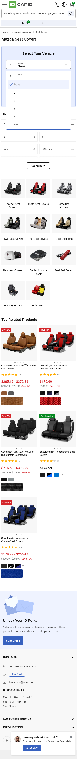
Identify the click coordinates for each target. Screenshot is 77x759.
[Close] (71, 737)
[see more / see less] (38, 165)
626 (5, 149)
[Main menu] (4, 4)
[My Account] (64, 4)
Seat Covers (41, 32)
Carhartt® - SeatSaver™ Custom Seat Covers (18, 367)
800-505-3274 (28, 666)
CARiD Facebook (7, 740)
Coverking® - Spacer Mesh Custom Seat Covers (54, 367)
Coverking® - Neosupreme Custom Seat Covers (15, 540)
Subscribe (13, 640)
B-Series (47, 149)
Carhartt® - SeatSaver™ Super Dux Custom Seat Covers (17, 453)
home (4, 32)
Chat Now (32, 748)
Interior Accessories (21, 32)
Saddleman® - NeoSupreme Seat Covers (57, 453)
